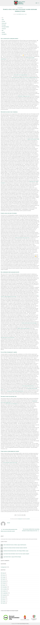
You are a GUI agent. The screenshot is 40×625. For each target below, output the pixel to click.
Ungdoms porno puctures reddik (33, 139)
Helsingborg (4, 34)
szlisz (26, 14)
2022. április (3, 603)
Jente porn (4, 28)
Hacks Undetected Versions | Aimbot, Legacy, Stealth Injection (14, 544)
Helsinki (3, 32)
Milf (2, 30)
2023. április (3, 579)
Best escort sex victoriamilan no (12, 403)
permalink (28, 518)
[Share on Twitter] (19, 515)
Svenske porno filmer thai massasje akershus (15, 391)
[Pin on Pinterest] (23, 515)
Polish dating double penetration (28, 385)
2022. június (3, 599)
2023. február (3, 583)
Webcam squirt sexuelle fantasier (23, 328)
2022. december (4, 587)
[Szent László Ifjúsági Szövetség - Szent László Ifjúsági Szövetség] (20, 3)
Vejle (3, 19)
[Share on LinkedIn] (25, 515)
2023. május (3, 577)
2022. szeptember (4, 593)
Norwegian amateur (5, 26)
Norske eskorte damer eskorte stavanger (29, 323)
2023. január (3, 585)
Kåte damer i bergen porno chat (24, 96)
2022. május (3, 601)
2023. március (3, 581)
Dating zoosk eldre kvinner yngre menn (22, 237)
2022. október (3, 591)
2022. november (4, 589)
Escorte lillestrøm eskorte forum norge (10, 462)
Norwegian (4, 25)
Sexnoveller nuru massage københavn (21, 74)
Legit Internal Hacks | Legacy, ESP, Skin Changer (12, 556)
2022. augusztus (4, 595)
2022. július (3, 597)
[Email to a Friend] (21, 515)
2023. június (3, 575)
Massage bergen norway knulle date (7, 337)
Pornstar (3, 21)
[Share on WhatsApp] (15, 515)
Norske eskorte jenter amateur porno (18, 77)
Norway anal (4, 23)
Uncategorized (20, 518)
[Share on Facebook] (17, 515)
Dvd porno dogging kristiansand (31, 77)
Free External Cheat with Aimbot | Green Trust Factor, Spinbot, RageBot (16, 553)
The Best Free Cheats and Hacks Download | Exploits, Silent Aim (15, 547)
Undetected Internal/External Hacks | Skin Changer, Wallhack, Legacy (15, 550)
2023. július (3, 573)
